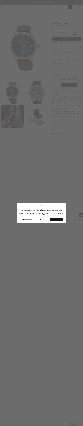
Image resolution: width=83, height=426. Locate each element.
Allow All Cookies (56, 219)
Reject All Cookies (27, 219)
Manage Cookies (41, 219)
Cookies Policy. (42, 214)
